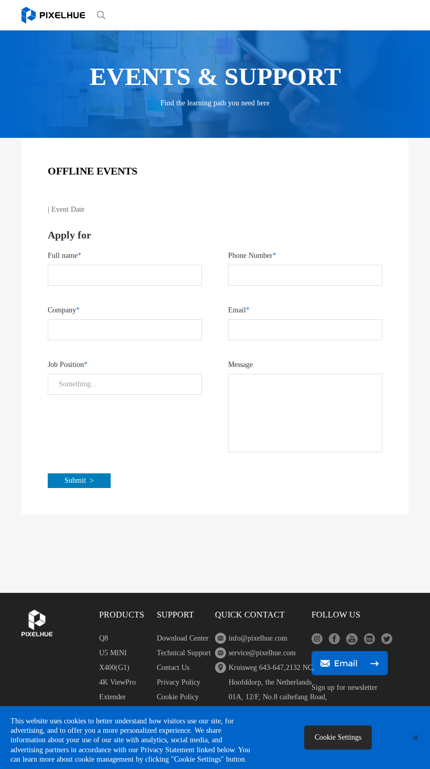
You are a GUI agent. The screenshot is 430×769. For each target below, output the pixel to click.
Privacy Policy (178, 682)
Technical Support (184, 653)
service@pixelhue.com (262, 653)
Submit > (79, 480)
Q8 (103, 638)
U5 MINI (113, 653)
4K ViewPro (117, 682)
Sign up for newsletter (344, 687)
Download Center (183, 638)
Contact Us (173, 667)
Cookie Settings (338, 737)
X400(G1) (114, 667)
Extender (112, 697)
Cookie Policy (178, 697)
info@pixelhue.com (258, 638)
